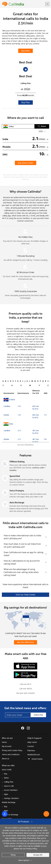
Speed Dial (15, 476)
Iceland (12, 399)
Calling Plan (8, 782)
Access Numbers (11, 790)
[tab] (3, 381)
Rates (6, 778)
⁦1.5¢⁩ (19, 406)
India (11, 424)
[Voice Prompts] (5, 492)
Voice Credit (7, 769)
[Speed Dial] (5, 478)
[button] (47, 4)
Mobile (6, 415)
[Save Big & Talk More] (25, 620)
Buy (5, 773)
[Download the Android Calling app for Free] (25, 674)
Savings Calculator (11, 798)
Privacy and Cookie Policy (12, 750)
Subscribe (38, 714)
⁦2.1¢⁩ (19, 430)
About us (5, 758)
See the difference (25, 642)
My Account (7, 746)
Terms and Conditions (11, 754)
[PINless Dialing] (5, 463)
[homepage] (23, 4)
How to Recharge (11, 814)
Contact (30, 746)
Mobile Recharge (8, 802)
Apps (6, 794)
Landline (7, 406)
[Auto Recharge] (5, 504)
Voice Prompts (17, 490)
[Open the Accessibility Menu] (5, 814)
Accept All (37, 854)
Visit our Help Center (25, 594)
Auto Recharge (17, 502)
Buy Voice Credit (25, 162)
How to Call (8, 786)
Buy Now (25, 50)
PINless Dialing (17, 461)
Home (4, 742)
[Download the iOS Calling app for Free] (25, 666)
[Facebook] (23, 728)
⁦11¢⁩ (45, 415)
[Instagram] (28, 728)
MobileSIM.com (33, 754)
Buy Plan (25, 102)
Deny (13, 854)
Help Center (32, 742)
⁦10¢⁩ (45, 439)
